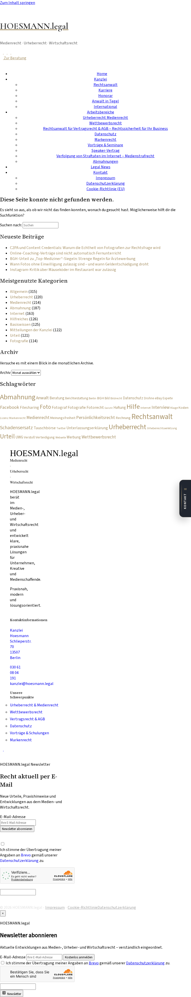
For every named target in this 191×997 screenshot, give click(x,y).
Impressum (105, 178)
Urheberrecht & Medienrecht (34, 705)
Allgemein (19, 291)
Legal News (100, 167)
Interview (160, 407)
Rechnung (123, 417)
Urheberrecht (21, 297)
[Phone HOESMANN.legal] (2, 749)
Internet (17, 313)
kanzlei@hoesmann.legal (31, 683)
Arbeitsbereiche (100, 112)
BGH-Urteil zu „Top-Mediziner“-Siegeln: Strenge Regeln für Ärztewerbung (73, 258)
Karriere (105, 90)
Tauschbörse (45, 428)
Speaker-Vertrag (106, 150)
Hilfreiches (19, 319)
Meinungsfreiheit (62, 417)
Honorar (105, 95)
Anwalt (42, 398)
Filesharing (29, 407)
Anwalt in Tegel (105, 101)
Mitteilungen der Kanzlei (31, 330)
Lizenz (4, 418)
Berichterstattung (76, 398)
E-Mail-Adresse (13, 817)
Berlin (92, 398)
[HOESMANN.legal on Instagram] (9, 52)
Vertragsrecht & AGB (27, 719)
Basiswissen (20, 324)
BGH (100, 398)
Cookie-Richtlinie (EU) (106, 189)
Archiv (5, 372)
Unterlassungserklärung (87, 428)
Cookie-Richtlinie (82, 907)
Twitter (61, 428)
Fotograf (59, 407)
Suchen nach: (11, 225)
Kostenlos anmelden (79, 957)
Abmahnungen (105, 161)
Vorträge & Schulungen (29, 733)
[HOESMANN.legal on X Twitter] (5, 52)
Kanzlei (100, 79)
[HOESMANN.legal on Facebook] (2, 52)
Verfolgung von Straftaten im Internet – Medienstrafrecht (105, 156)
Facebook (9, 407)
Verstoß (29, 437)
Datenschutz (105, 134)
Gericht (109, 408)
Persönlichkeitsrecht (95, 417)
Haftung (119, 407)
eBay (158, 398)
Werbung (74, 437)
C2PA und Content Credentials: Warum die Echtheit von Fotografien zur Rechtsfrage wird (85, 247)
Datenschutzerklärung (105, 183)
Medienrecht (20, 302)
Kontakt (100, 172)
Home (102, 74)
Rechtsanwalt (106, 84)
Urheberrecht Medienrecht (105, 117)
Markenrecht (105, 139)
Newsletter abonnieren (17, 829)
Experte (168, 398)
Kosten (184, 407)
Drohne (149, 398)
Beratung (56, 398)
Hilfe (133, 407)
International (105, 106)
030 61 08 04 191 (15, 673)
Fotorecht (95, 408)
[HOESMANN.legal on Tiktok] (12, 52)
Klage (174, 408)
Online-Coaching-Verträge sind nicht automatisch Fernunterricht (65, 253)
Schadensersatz (16, 427)
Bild (107, 398)
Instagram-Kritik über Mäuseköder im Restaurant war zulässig (63, 269)
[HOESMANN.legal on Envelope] (5, 749)
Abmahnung (20, 308)
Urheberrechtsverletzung (162, 428)
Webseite (60, 437)
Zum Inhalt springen (17, 2)
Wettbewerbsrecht (105, 123)
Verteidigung (45, 437)
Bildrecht (116, 398)
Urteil (15, 335)
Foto (45, 407)
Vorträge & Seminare (105, 145)
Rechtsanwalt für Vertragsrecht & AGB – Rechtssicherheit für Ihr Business (105, 128)
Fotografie (19, 341)
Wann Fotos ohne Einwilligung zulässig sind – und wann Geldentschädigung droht (79, 264)
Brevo (26, 855)
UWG (19, 437)
